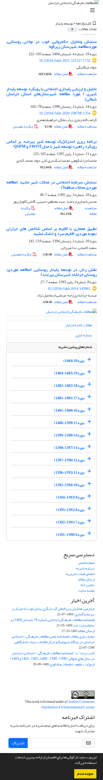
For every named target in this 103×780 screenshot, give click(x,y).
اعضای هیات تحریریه (80, 573)
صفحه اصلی (86, 562)
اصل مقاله (54, 73)
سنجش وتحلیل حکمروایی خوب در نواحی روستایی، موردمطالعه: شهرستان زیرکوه (51, 44)
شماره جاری (84, 335)
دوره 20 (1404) (74, 360)
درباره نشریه (85, 568)
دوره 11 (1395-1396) (69, 472)
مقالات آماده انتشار (78, 325)
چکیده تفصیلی (23, 126)
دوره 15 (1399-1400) (69, 422)
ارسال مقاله (86, 579)
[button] (72, 763)
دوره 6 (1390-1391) (70, 534)
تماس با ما (88, 584)
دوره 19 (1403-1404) (69, 373)
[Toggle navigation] (53, 10)
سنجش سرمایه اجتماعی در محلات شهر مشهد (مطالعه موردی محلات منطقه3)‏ (51, 184)
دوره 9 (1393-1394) (70, 497)
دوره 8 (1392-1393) (70, 509)
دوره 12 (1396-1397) (69, 460)
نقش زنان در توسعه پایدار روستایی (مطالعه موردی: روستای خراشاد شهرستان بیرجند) (51, 272)
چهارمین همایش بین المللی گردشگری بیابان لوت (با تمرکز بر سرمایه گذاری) (53, 611)
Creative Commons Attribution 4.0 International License (68, 704)
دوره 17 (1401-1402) (69, 398)
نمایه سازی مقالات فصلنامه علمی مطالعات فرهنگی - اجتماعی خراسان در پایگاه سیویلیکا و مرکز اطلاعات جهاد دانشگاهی (53, 639)
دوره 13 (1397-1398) (69, 447)
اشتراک (18, 743)
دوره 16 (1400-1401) (69, 410)
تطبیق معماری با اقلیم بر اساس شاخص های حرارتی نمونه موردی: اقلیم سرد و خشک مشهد (51, 231)
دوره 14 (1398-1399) (69, 435)
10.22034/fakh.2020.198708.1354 (64, 113)
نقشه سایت (86, 590)
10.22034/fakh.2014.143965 (69, 288)
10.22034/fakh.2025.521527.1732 (64, 60)
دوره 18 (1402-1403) (69, 385)
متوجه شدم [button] (85, 773)
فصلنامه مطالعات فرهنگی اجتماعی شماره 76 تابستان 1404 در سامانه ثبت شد (52, 622)
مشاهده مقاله (87, 73)
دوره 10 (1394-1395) (69, 485)
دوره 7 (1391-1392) (70, 522)
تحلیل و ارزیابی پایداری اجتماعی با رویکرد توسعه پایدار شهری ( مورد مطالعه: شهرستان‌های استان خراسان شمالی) (51, 94)
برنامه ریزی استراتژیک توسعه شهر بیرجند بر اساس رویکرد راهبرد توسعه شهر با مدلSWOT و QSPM (51, 143)
